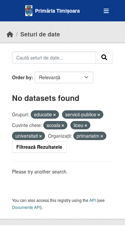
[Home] (10, 34)
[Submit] (104, 57)
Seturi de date (40, 34)
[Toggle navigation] (106, 11)
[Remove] (54, 114)
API (92, 200)
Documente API (26, 207)
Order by (22, 77)
